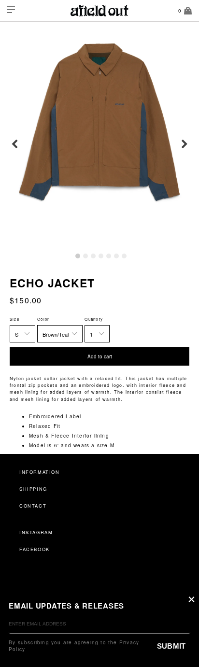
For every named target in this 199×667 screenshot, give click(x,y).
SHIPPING (33, 488)
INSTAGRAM (36, 532)
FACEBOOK (34, 549)
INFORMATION (39, 471)
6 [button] (116, 256)
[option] (99, 122)
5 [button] (108, 256)
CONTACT (32, 505)
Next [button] (184, 144)
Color (43, 319)
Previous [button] (14, 144)
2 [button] (85, 256)
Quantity (94, 319)
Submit (171, 646)
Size (14, 319)
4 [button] (101, 256)
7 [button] (124, 256)
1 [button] (77, 256)
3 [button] (93, 256)
